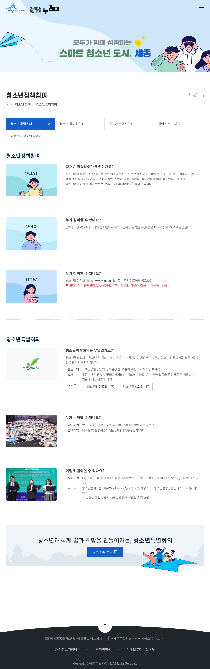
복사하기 (195, 95)
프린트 (202, 95)
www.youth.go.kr (105, 280)
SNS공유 (188, 95)
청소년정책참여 (46, 104)
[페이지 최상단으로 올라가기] (105, 626)
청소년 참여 (23, 104)
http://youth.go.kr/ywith (117, 488)
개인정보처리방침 (67, 649)
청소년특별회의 (132, 386)
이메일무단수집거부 (141, 649)
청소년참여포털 (97, 386)
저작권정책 (103, 649)
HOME (7, 104)
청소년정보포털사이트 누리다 (32, 8)
